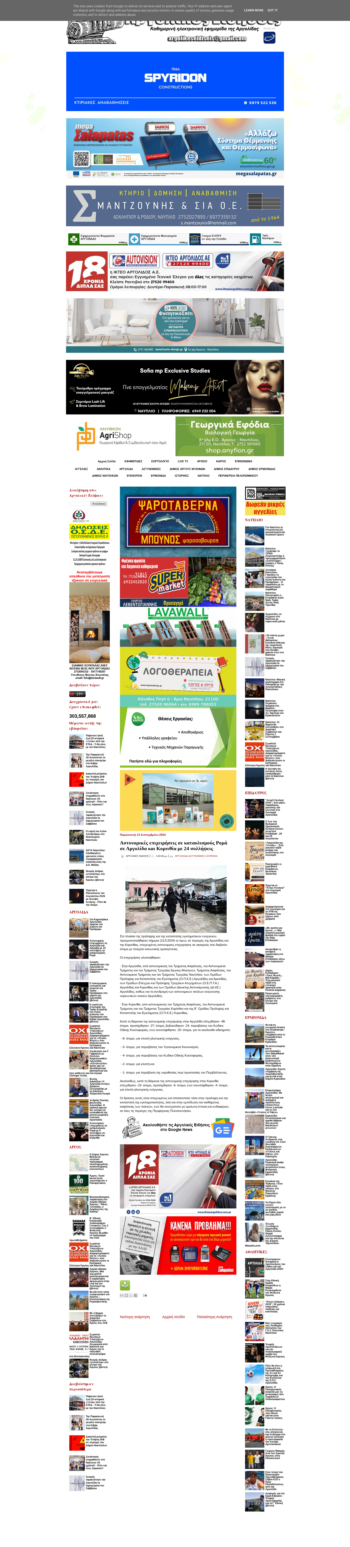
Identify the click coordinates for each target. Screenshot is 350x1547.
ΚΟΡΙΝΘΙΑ (212, 856)
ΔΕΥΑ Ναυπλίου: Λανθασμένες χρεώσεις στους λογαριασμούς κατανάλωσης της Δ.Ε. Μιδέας (96, 857)
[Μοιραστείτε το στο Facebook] (136, 1295)
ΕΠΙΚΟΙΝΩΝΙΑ (243, 461)
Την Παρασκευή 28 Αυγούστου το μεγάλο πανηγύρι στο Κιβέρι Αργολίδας (96, 760)
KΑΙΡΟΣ (221, 461)
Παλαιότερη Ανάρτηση (214, 1317)
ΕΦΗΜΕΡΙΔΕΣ (133, 461)
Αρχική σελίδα (173, 1317)
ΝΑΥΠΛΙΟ (203, 475)
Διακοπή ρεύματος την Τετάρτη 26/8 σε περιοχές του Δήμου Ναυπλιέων (96, 778)
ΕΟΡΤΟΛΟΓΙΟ (160, 461)
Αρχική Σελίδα (107, 461)
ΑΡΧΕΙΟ (202, 461)
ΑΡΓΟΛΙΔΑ (126, 469)
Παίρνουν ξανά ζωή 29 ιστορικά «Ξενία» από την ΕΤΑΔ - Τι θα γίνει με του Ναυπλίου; (96, 741)
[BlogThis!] (126, 1295)
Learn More (254, 10)
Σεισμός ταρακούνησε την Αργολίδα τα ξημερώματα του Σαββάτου (96, 818)
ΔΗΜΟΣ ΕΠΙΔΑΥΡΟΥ (227, 469)
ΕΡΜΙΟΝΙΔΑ (158, 475)
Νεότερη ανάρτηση (135, 1317)
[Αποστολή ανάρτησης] (144, 1295)
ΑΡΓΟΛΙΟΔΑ (181, 856)
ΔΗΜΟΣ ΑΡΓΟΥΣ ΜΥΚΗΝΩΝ (187, 469)
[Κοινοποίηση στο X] (131, 1295)
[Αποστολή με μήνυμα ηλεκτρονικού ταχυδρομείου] (122, 1295)
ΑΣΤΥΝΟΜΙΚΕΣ (151, 469)
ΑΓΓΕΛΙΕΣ (81, 469)
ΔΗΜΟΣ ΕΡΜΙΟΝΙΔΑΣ (262, 469)
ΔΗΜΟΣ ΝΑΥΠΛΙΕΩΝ (105, 475)
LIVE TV (183, 461)
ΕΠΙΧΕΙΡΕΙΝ (134, 475)
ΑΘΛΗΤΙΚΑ (103, 469)
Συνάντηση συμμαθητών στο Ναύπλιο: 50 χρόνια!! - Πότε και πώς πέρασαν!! (96, 799)
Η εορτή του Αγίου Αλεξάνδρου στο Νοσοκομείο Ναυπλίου (96, 835)
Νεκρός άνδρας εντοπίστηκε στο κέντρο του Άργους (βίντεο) (95, 875)
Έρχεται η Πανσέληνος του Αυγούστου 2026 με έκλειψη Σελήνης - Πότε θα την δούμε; (96, 897)
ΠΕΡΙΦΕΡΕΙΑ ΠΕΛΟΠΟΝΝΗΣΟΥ (238, 475)
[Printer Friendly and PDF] (125, 1289)
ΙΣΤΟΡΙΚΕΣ (182, 475)
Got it (273, 10)
